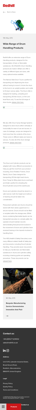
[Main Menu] (3, 407)
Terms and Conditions (10, 390)
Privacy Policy (8, 383)
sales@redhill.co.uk (10, 343)
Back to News (11, 12)
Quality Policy (8, 387)
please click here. (18, 102)
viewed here (7, 261)
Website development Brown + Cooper (13, 398)
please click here (15, 143)
